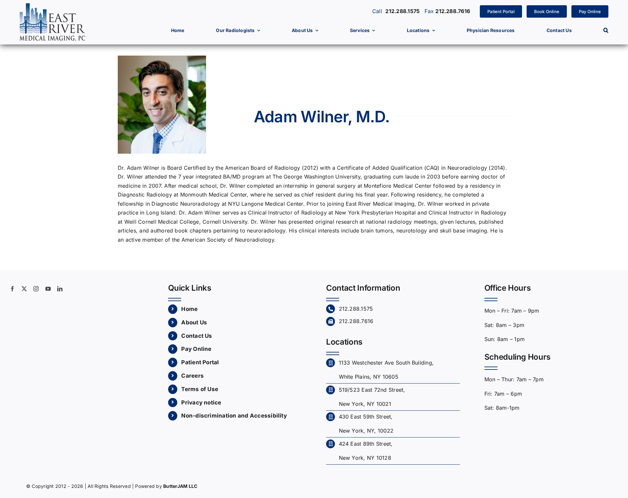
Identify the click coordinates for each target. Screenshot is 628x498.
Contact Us (196, 336)
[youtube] (48, 288)
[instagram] (36, 288)
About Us (194, 322)
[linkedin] (59, 288)
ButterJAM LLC (180, 486)
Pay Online (196, 349)
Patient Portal (200, 362)
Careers (192, 375)
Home (189, 309)
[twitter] (24, 288)
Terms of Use (199, 389)
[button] (605, 30)
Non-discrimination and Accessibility (234, 415)
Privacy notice (201, 402)
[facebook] (12, 288)
